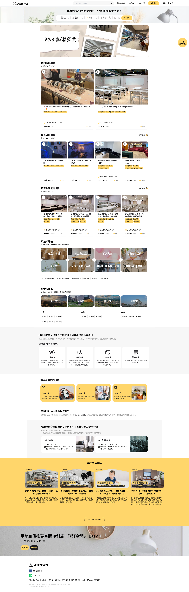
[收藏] (43, 72)
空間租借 (108, 415)
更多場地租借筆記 (94, 520)
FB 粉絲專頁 (37, 571)
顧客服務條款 (76, 580)
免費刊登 (142, 3)
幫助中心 (58, 580)
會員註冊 (25, 547)
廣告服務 (132, 3)
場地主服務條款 (87, 580)
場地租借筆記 (121, 3)
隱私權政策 (66, 580)
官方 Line (36, 575)
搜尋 (128, 18)
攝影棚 (77, 415)
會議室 (83, 415)
